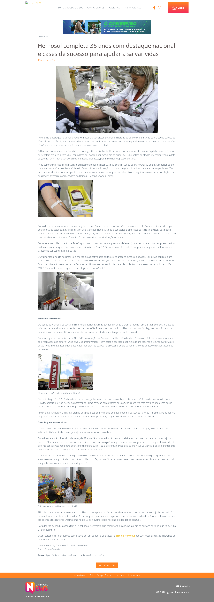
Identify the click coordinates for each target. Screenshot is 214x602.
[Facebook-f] (154, 7)
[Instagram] (159, 7)
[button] (107, 565)
